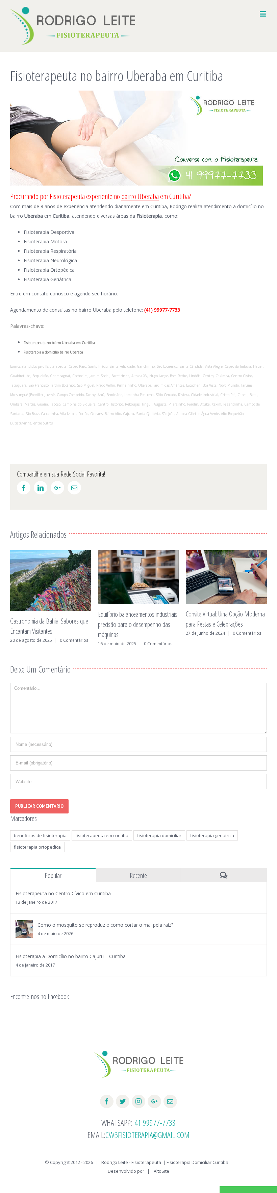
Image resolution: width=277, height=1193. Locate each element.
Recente (138, 875)
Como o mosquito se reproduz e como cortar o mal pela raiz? (105, 925)
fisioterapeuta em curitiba (101, 835)
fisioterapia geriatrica (212, 835)
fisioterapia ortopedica (37, 847)
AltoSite (161, 1171)
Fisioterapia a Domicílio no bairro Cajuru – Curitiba (71, 956)
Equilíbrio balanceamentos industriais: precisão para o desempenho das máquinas (50, 624)
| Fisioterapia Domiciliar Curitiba (195, 1162)
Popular (53, 875)
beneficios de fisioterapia (40, 835)
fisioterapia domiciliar (159, 835)
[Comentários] (224, 875)
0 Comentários (70, 644)
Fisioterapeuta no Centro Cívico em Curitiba (63, 893)
